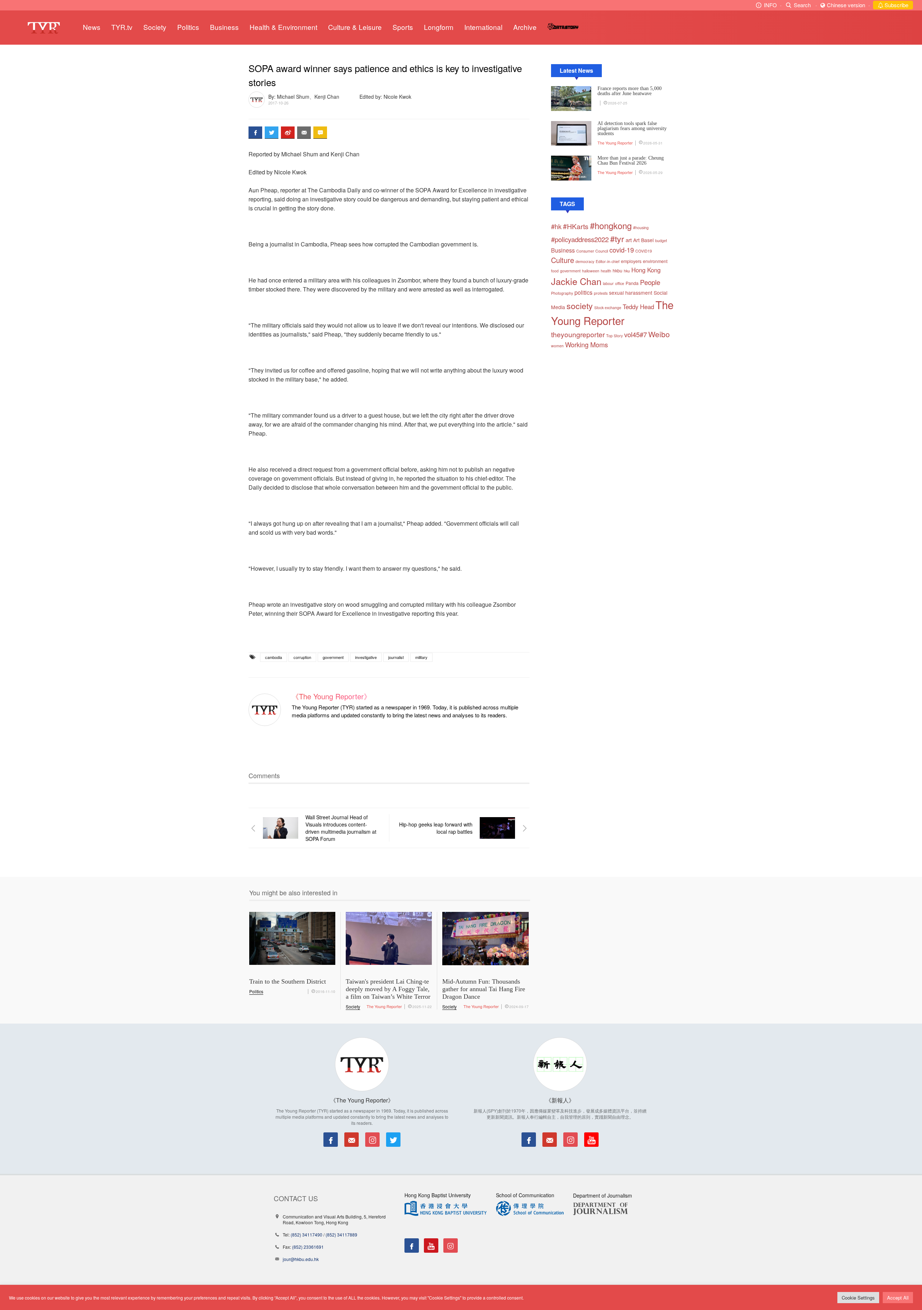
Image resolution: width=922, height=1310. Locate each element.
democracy (585, 261)
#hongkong (611, 225)
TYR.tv (122, 27)
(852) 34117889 (341, 1234)
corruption (302, 657)
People (650, 282)
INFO (770, 5)
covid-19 (621, 249)
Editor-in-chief (607, 261)
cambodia (273, 657)
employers (631, 261)
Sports (403, 27)
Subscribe (895, 5)
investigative (366, 657)
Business (224, 27)
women (557, 345)
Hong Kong (646, 270)
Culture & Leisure (355, 27)
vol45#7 (635, 334)
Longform (438, 27)
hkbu (617, 270)
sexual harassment (630, 292)
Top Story (614, 335)
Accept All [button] (898, 1297)
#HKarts (575, 226)
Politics (188, 27)
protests (601, 293)
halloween (590, 270)
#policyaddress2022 (580, 239)
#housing (641, 227)
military (421, 657)
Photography (562, 293)
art (629, 240)
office (619, 283)
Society (154, 27)
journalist (396, 657)
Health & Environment (283, 27)
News (91, 27)
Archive (525, 27)
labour (608, 283)
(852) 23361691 (308, 1247)
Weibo (659, 334)
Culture (562, 260)
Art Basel (643, 240)
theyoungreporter (578, 334)
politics (583, 292)
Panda (632, 283)
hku (627, 270)
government (333, 657)
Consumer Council (592, 251)
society (580, 305)
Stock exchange (607, 307)
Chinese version (846, 5)
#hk (556, 226)
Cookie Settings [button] (858, 1297)
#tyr (617, 238)
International (483, 27)
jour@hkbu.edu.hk (301, 1259)
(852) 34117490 (306, 1234)
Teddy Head (638, 306)
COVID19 (643, 251)
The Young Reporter (615, 143)
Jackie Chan (576, 281)
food (555, 270)
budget (661, 240)
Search (802, 5)
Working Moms (586, 344)
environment (655, 261)
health (606, 270)
